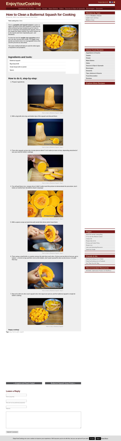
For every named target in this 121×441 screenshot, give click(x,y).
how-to (14, 332)
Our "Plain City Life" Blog (92, 263)
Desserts (99, 9)
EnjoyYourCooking (23, 3)
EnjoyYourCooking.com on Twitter (94, 259)
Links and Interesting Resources (94, 247)
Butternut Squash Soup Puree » (63, 383)
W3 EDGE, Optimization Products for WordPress (98, 270)
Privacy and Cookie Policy (93, 243)
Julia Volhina (34, 17)
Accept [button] (92, 438)
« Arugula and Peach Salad (24, 383)
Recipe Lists (89, 245)
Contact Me (89, 238)
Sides (61, 9)
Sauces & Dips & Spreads (75, 9)
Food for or (93, 15)
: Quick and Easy (92, 18)
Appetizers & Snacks (26, 9)
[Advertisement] (72, 65)
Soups (44, 9)
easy (10, 332)
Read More (104, 438)
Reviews (89, 78)
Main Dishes (53, 9)
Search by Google (90, 249)
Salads (38, 9)
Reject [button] (98, 438)
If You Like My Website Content (94, 236)
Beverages (90, 9)
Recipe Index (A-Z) (103, 2)
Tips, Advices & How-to (23, 17)
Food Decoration (91, 76)
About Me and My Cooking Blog (94, 234)
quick (17, 332)
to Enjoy (90, 20)
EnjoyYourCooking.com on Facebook (95, 261)
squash (22, 332)
